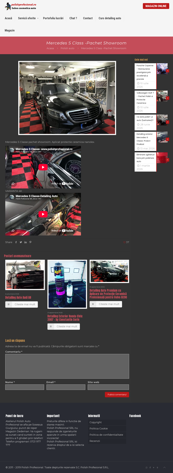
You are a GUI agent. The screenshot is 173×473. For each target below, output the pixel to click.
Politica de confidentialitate (106, 434)
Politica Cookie (99, 428)
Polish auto (67, 48)
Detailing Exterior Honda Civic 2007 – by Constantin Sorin (65, 318)
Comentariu (13, 351)
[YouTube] (153, 467)
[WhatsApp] (146, 467)
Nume (10, 382)
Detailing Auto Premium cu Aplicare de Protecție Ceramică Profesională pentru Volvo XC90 (108, 293)
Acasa (50, 48)
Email (50, 382)
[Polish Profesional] (20, 6)
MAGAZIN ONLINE (156, 6)
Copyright (96, 422)
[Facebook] (150, 467)
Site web (93, 382)
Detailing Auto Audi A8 (18, 297)
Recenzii (95, 441)
